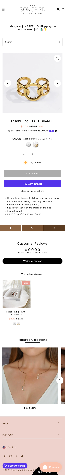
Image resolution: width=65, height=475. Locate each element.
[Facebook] (4, 456)
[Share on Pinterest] (54, 228)
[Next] (57, 83)
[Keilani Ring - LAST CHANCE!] (16, 294)
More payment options (32, 191)
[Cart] (63, 9)
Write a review (32, 261)
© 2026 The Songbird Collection (20, 470)
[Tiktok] (22, 456)
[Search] (59, 42)
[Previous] (7, 83)
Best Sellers (30, 408)
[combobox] (32, 42)
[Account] (58, 9)
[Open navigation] (8, 9)
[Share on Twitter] (32, 228)
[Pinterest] (16, 456)
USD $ (9, 447)
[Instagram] (10, 456)
